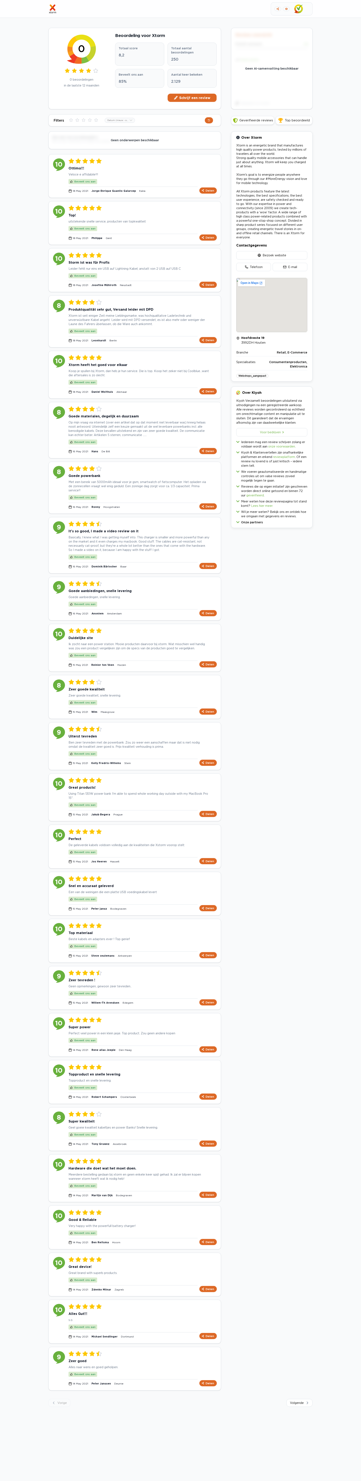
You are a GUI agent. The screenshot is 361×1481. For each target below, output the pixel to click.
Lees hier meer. (262, 505)
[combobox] (120, 120)
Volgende (297, 1402)
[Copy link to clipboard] (277, 9)
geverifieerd (255, 495)
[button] (271, 521)
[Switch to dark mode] (286, 9)
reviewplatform (284, 456)
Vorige (62, 1402)
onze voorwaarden (281, 446)
